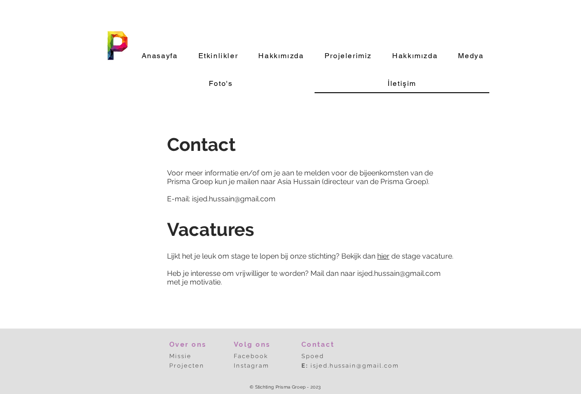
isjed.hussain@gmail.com (234, 199)
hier (383, 256)
